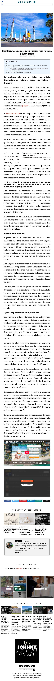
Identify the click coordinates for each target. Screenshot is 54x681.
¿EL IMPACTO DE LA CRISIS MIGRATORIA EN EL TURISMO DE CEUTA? (11, 531)
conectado (19, 568)
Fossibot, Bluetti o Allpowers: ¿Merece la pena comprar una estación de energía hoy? (16, 620)
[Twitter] (18, 553)
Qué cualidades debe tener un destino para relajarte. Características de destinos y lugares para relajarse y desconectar (26, 66)
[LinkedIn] (27, 666)
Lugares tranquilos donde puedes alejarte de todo (19, 72)
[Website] (20, 553)
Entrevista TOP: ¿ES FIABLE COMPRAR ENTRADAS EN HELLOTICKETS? (41, 531)
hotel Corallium (13, 113)
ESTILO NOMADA (31, 56)
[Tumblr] (32, 666)
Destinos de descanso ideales (14, 71)
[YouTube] (29, 666)
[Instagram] (22, 666)
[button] (34, 670)
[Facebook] (16, 553)
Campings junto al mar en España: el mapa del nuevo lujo (37, 618)
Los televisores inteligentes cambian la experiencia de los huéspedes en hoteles (26, 531)
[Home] (34, 666)
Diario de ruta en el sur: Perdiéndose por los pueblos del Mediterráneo (26, 619)
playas (25, 106)
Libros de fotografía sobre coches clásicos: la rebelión (47, 618)
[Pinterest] (25, 666)
